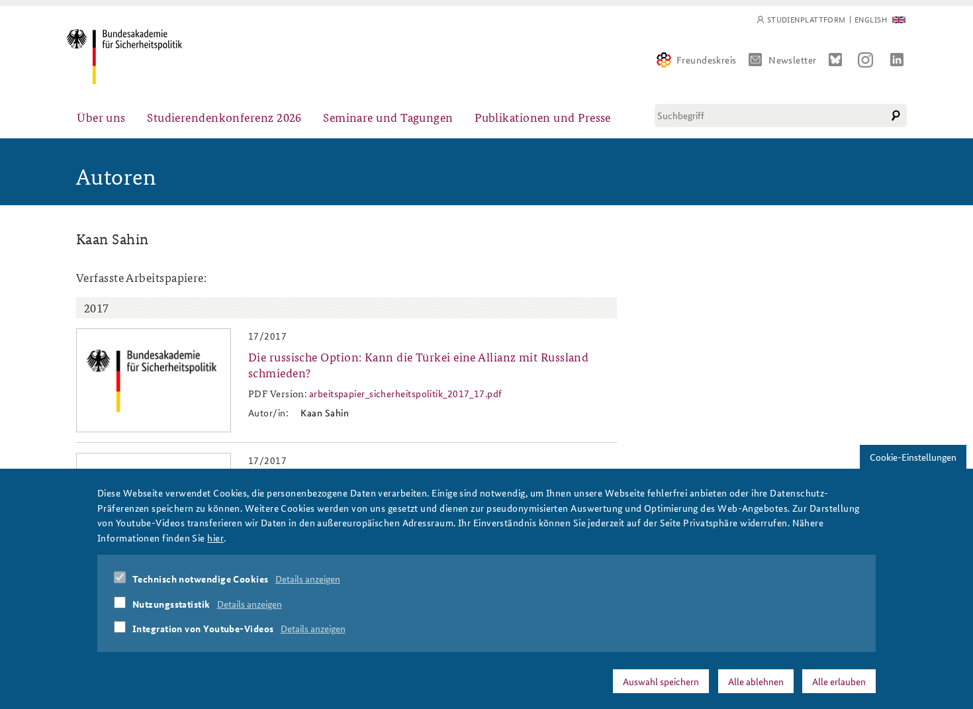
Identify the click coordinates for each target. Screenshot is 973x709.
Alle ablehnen (756, 680)
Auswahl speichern (661, 680)
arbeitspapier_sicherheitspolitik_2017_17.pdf (405, 393)
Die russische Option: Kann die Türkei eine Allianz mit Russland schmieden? (418, 364)
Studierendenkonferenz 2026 (224, 117)
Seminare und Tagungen (388, 117)
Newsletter (792, 59)
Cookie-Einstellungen (913, 456)
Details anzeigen (307, 578)
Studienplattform (806, 19)
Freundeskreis (706, 59)
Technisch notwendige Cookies (200, 578)
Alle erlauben (839, 680)
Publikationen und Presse (543, 117)
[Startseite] (124, 56)
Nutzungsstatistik (171, 603)
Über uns (101, 117)
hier (215, 537)
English (871, 19)
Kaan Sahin (325, 412)
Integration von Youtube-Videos (203, 628)
